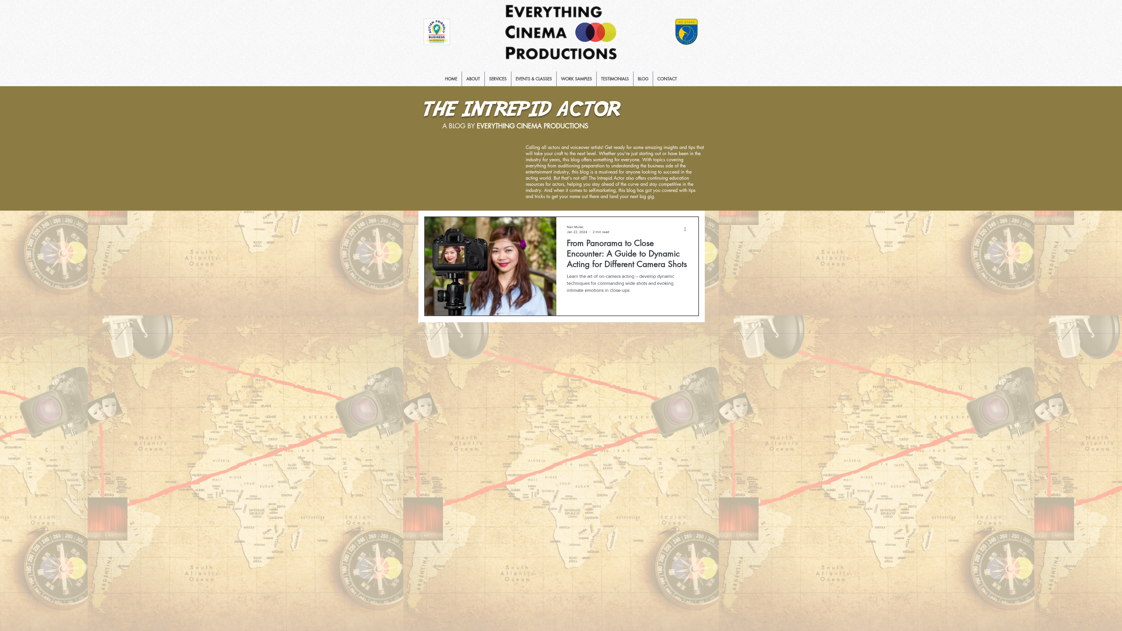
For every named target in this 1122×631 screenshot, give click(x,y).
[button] (498, 79)
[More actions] (686, 229)
